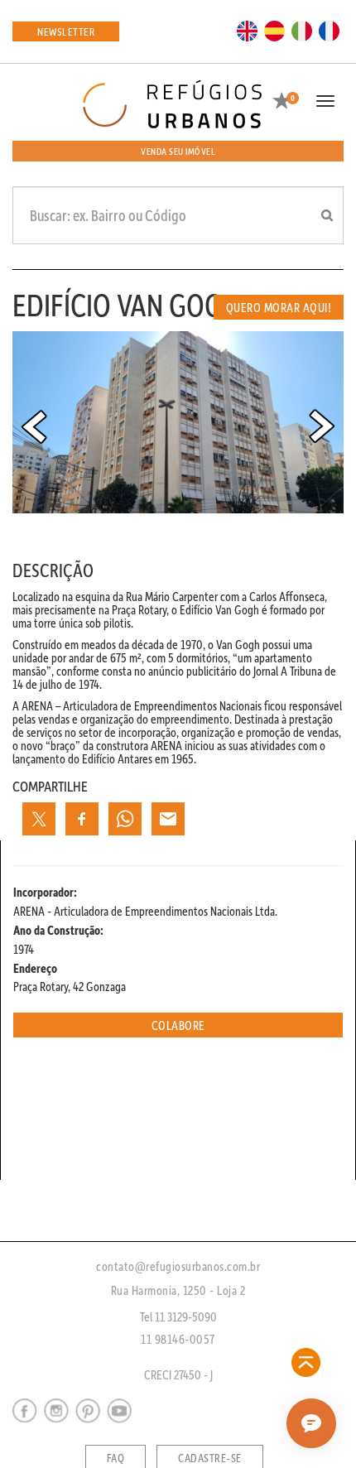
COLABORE (178, 1025)
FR (329, 30)
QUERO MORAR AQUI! (279, 307)
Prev (34, 426)
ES (275, 30)
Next (322, 426)
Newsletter (65, 31)
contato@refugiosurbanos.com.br (178, 1266)
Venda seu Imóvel (178, 151)
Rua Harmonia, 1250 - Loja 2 (178, 1290)
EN (247, 30)
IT (302, 30)
